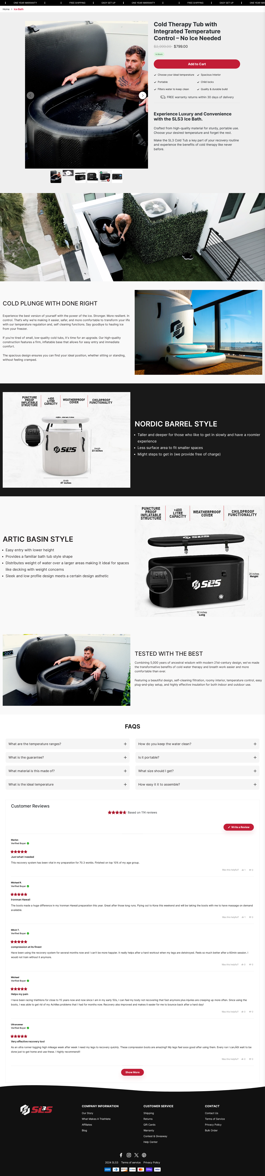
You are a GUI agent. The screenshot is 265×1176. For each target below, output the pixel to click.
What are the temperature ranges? (34, 744)
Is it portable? (148, 757)
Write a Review (242, 828)
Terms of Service (215, 1118)
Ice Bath (19, 9)
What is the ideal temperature (31, 784)
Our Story (87, 1113)
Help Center (150, 1141)
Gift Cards (149, 1124)
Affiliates (87, 1124)
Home (6, 9)
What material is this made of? (31, 771)
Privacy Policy (213, 1124)
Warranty (148, 1130)
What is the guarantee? (26, 757)
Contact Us (211, 1113)
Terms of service (131, 1162)
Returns (148, 1118)
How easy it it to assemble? (159, 784)
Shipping (148, 1113)
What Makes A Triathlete (96, 1118)
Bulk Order (211, 1130)
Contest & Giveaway (155, 1136)
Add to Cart (197, 64)
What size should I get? (156, 771)
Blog (84, 1130)
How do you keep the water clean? (164, 744)
